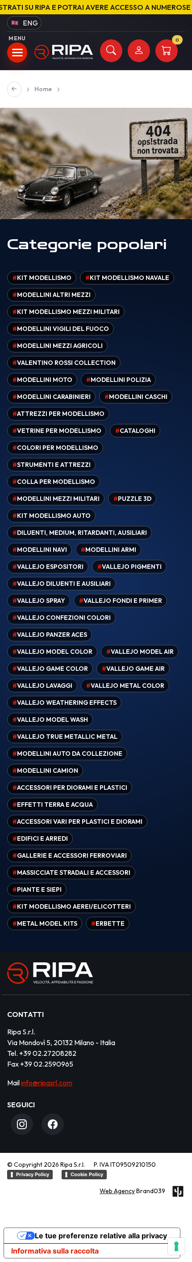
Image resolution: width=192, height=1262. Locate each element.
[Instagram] (22, 1124)
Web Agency (117, 1191)
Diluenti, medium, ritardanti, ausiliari (80, 533)
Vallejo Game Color (50, 669)
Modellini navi (40, 550)
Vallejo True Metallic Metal (65, 737)
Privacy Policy (32, 1174)
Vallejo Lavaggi (42, 686)
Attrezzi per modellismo (58, 414)
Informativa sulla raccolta (55, 1250)
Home (43, 89)
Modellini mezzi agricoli (58, 346)
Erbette (108, 923)
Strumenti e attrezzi (52, 465)
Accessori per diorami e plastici (70, 787)
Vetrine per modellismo (57, 431)
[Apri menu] (17, 52)
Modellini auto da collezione (67, 754)
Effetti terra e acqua (53, 804)
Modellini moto (42, 380)
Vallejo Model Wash (50, 720)
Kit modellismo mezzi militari (66, 312)
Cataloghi (135, 431)
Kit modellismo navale (127, 278)
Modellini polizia (118, 380)
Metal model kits (45, 923)
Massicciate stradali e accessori (71, 872)
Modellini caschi (135, 397)
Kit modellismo (42, 278)
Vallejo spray (39, 601)
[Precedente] (14, 89)
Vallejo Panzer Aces (50, 635)
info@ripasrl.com (46, 1082)
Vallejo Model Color (52, 652)
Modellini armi (108, 550)
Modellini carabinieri (52, 397)
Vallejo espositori (48, 567)
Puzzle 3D (132, 499)
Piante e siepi (37, 889)
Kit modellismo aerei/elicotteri (72, 906)
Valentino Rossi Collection (64, 363)
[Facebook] (53, 1124)
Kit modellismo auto (52, 516)
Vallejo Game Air (133, 669)
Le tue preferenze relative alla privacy (101, 1235)
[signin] (139, 50)
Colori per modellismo (55, 448)
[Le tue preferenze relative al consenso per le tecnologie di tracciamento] (176, 1246)
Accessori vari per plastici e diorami (77, 821)
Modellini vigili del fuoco (61, 329)
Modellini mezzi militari (56, 499)
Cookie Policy (87, 1174)
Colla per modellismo (54, 482)
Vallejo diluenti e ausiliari (62, 584)
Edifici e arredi (40, 838)
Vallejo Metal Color (125, 686)
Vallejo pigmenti (129, 567)
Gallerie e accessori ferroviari (70, 855)
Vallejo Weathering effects (65, 703)
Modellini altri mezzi (52, 295)
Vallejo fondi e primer (120, 601)
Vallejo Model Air (140, 652)
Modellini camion (45, 771)
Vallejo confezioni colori (62, 618)
